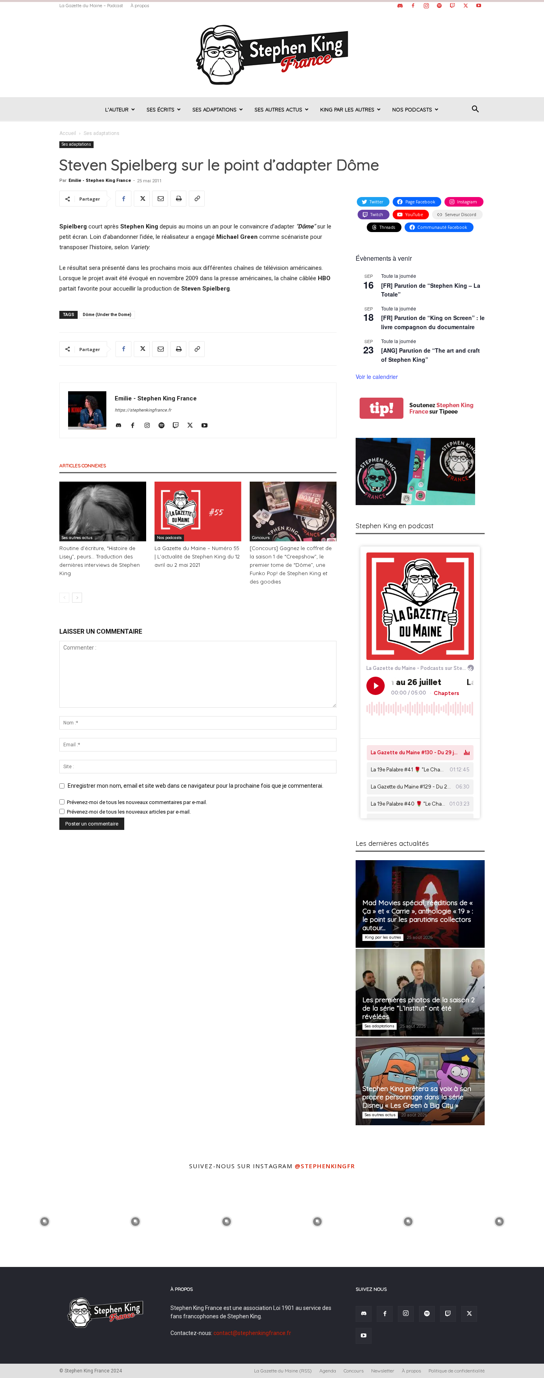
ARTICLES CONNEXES (82, 465)
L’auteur (117, 109)
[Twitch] (452, 5)
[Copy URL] (197, 199)
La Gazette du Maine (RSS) (283, 1371)
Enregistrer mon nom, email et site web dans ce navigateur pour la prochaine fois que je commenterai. (195, 786)
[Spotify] (439, 5)
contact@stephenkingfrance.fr (252, 1333)
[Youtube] (479, 5)
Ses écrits (160, 109)
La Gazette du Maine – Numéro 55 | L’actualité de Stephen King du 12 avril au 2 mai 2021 (197, 556)
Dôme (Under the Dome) (107, 314)
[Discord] (400, 5)
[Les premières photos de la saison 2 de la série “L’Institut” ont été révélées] (420, 992)
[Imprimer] (178, 199)
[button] (475, 110)
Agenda (327, 1371)
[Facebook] (413, 5)
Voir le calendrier (377, 377)
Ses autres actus (278, 109)
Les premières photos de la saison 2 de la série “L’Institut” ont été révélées (418, 1008)
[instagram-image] (44, 1220)
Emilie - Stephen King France (99, 180)
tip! (381, 408)
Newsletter (382, 1371)
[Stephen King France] (272, 54)
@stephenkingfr (325, 1166)
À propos (140, 5)
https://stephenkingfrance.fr (143, 410)
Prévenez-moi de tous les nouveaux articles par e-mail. (129, 812)
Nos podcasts (412, 109)
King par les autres (347, 109)
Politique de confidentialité (457, 1371)
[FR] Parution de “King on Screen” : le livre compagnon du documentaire (433, 322)
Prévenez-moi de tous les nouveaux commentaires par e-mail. (137, 802)
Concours (261, 537)
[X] (466, 5)
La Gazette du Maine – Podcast (91, 5)
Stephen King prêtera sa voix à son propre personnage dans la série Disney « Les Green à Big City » (416, 1096)
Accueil (67, 133)
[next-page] (77, 598)
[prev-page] (64, 598)
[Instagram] (426, 5)
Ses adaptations (214, 109)
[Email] (160, 199)
